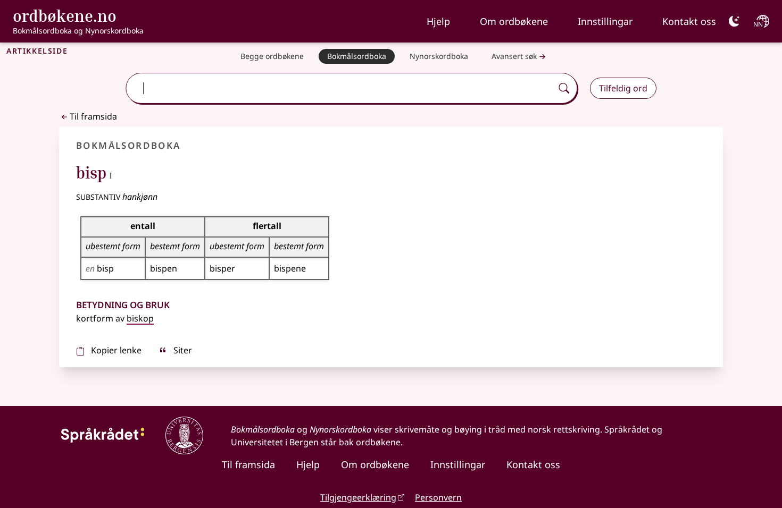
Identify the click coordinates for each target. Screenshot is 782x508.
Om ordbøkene (514, 21)
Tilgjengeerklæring (358, 497)
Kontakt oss (689, 21)
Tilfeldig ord (623, 88)
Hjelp (438, 21)
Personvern (438, 497)
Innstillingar (605, 21)
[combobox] (340, 88)
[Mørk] (734, 21)
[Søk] (563, 88)
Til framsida (93, 116)
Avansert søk (514, 56)
